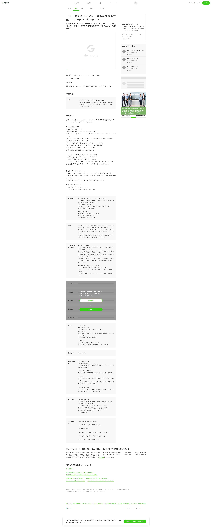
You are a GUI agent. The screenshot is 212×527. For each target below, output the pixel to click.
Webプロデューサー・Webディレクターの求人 (101, 481)
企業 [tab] (69, 8)
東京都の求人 (70, 468)
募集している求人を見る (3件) (134, 521)
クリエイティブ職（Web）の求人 (75, 481)
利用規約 (119, 503)
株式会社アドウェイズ (122, 489)
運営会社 (78, 503)
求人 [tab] (76, 8)
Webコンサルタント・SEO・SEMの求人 (97, 478)
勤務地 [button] (89, 3)
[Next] (113, 51)
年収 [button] (100, 3)
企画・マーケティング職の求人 (74, 478)
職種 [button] (77, 3)
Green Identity (142, 503)
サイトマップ (134, 503)
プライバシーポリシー (87, 503)
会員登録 (206, 3)
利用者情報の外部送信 (111, 503)
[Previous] (68, 51)
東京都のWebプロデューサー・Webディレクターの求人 (81, 475)
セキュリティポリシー (99, 503)
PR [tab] (82, 8)
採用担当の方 (192, 2)
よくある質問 (126, 503)
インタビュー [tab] (91, 8)
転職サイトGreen (70, 489)
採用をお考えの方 (70, 503)
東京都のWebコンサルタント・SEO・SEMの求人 (80, 472)
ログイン (199, 2)
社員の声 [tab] (101, 8)
